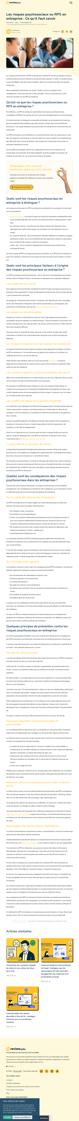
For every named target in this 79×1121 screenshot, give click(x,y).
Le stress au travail (16, 216)
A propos (9, 1080)
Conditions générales (13, 1083)
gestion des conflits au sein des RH (32, 439)
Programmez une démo (22, 187)
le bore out (53, 361)
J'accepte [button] (7, 1117)
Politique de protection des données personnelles (23, 1087)
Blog (7, 1093)
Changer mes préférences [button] (22, 1117)
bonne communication (29, 843)
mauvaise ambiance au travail (46, 307)
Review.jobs (17, 1071)
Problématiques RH (15, 958)
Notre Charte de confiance (15, 1090)
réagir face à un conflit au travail (18, 814)
